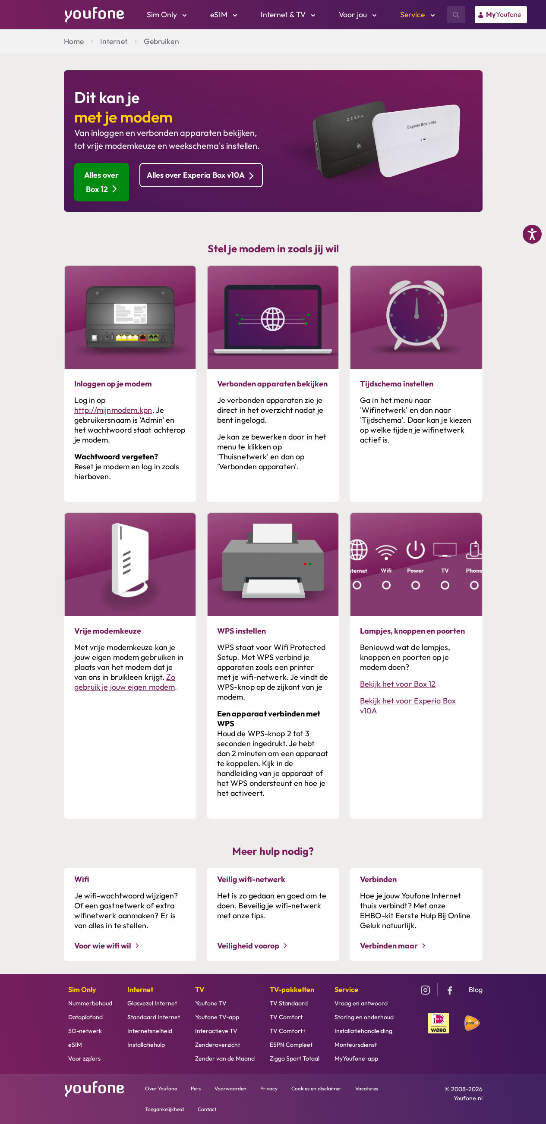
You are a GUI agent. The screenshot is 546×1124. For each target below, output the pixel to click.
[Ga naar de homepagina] (94, 13)
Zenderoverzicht (217, 1045)
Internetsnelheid (149, 1031)
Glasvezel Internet (152, 1003)
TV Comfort (286, 1017)
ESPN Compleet (291, 1045)
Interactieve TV (216, 1031)
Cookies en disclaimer (316, 1088)
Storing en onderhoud (364, 1017)
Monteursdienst (356, 1045)
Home (74, 41)
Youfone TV (211, 1003)
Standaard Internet (153, 1017)
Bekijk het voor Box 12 (398, 684)
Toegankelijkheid (164, 1109)
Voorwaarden (230, 1088)
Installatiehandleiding (363, 1031)
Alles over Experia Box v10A (196, 175)
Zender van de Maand (225, 1058)
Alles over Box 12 (101, 182)
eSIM (75, 1045)
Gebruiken (161, 41)
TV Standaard (289, 1003)
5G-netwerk (85, 1031)
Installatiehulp (146, 1045)
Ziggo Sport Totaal (294, 1058)
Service (346, 989)
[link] (501, 14)
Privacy (269, 1088)
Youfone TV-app (217, 1017)
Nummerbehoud (90, 1003)
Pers (196, 1088)
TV (199, 989)
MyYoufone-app (356, 1058)
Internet (113, 41)
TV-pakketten (292, 989)
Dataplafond (85, 1017)
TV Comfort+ (288, 1031)
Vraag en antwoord (361, 1003)
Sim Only (82, 989)
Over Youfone (161, 1088)
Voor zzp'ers (84, 1058)
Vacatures (366, 1088)
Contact (207, 1109)
